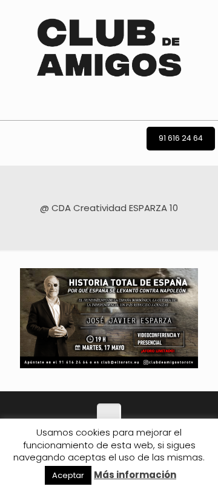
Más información (135, 474)
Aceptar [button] (68, 475)
